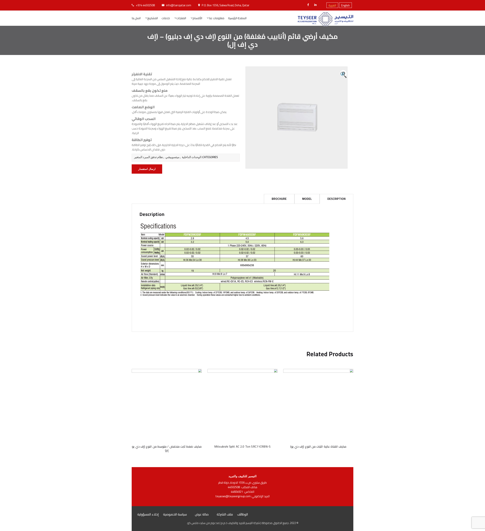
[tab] (336, 199)
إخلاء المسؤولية (148, 514)
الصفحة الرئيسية (237, 18)
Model (307, 199)
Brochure (279, 199)
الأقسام (197, 18)
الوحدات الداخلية (191, 157)
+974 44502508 (145, 5)
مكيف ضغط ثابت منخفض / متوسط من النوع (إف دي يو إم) (166, 448)
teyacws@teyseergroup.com (233, 496)
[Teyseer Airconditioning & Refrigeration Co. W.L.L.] (325, 18)
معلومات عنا (216, 18)
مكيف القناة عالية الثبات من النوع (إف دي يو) (318, 446)
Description (336, 199)
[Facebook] (308, 4)
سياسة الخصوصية (175, 514)
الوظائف (242, 514)
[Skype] (321, 5)
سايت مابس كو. (196, 523)
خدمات (166, 18)
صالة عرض (202, 514)
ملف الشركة (225, 514)
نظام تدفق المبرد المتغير (148, 157)
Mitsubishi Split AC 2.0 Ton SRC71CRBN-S (242, 446)
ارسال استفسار (147, 169)
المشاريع (152, 18)
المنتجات (181, 18)
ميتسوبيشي (172, 157)
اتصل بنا (136, 18)
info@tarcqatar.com (178, 5)
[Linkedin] (315, 4)
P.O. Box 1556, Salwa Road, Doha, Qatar (225, 5)
